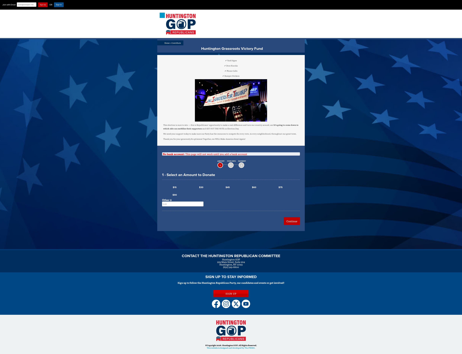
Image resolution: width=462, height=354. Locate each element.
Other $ (167, 200)
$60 (254, 187)
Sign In (59, 4)
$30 (201, 187)
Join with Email (9, 4)
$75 (281, 187)
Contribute (176, 42)
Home (167, 42)
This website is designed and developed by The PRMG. (231, 347)
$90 (175, 195)
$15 (175, 187)
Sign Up (231, 294)
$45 (228, 187)
